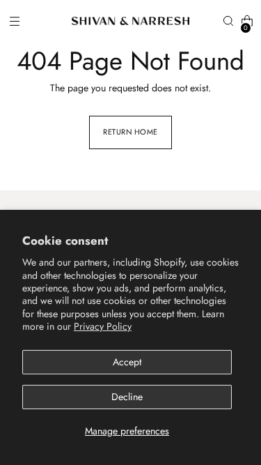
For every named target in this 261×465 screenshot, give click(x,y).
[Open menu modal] (14, 21)
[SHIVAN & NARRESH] (131, 21)
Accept (127, 362)
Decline (127, 397)
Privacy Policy (103, 326)
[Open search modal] (228, 21)
